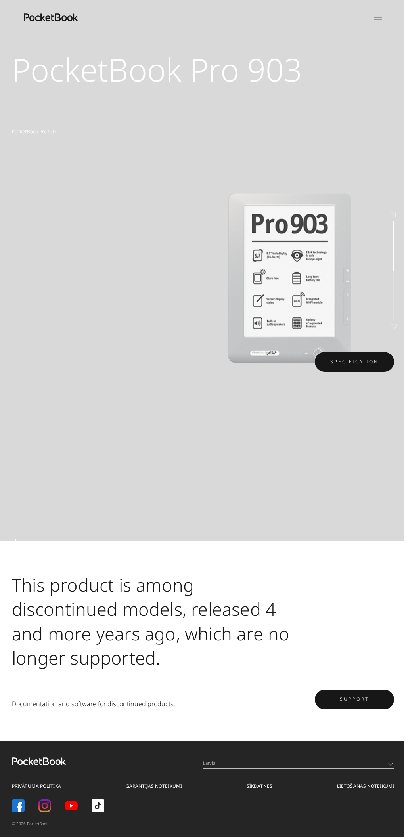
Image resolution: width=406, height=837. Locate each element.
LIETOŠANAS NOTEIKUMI (365, 786)
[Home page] (51, 17)
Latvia (209, 763)
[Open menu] (378, 17)
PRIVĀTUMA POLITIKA (36, 786)
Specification (354, 361)
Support (354, 699)
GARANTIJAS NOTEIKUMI (154, 786)
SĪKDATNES (259, 786)
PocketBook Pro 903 (34, 131)
